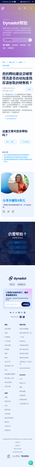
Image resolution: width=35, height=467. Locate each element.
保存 (29, 89)
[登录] (19, 8)
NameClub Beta (25, 368)
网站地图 (22, 391)
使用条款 (17, 445)
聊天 (18, 242)
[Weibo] (16, 312)
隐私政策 (17, 442)
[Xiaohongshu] (19, 312)
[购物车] (25, 8)
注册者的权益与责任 (18, 452)
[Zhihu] (24, 312)
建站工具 (13, 94)
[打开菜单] (31, 8)
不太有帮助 (25, 142)
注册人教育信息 (17, 448)
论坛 (17, 247)
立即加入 (26, 304)
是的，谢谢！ (10, 142)
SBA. (23, 105)
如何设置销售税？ (12, 118)
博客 (17, 252)
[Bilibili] (22, 312)
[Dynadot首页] (3, 8)
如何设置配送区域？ (12, 116)
